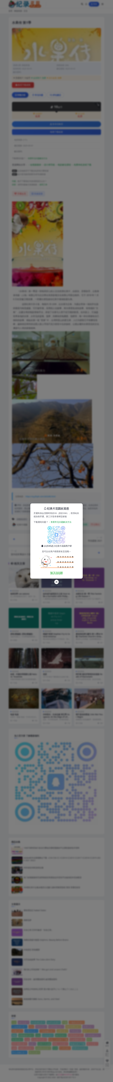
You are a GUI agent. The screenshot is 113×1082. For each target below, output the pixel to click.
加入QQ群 (56, 573)
